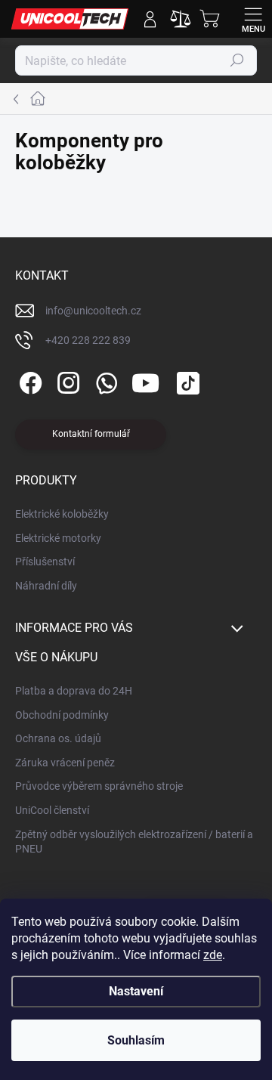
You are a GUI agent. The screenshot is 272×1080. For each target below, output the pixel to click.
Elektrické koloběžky (62, 514)
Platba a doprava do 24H (73, 691)
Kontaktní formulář (91, 434)
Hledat (237, 60)
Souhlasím (136, 1040)
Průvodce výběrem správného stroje (99, 786)
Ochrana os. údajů (58, 738)
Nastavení (136, 991)
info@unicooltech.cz (93, 311)
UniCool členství (52, 810)
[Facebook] (28, 380)
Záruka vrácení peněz (65, 763)
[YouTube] (145, 380)
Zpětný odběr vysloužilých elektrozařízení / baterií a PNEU (134, 842)
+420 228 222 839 (88, 340)
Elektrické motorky (58, 538)
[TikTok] (185, 380)
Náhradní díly (46, 586)
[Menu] (253, 19)
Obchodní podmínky (62, 715)
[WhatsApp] (104, 380)
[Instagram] (66, 380)
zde (212, 955)
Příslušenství (45, 561)
